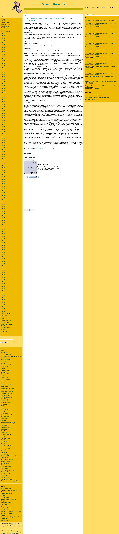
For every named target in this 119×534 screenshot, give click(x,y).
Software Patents (6, 466)
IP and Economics (6, 395)
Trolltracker (4, 518)
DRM (2, 375)
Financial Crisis (5, 383)
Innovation (4, 390)
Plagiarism (4, 452)
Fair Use (3, 381)
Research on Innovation (8, 513)
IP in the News (5, 409)
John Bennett (4, 21)
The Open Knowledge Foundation (10, 517)
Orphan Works (5, 432)
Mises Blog (4, 506)
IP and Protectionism (7, 397)
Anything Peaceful (6, 488)
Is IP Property (5, 416)
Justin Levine (4, 315)
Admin (2, 15)
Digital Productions (6, 493)
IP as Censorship (6, 402)
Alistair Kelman (5, 29)
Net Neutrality (5, 425)
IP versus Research (6, 415)
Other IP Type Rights (7, 434)
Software (3, 465)
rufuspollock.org (5, 520)
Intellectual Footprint (7, 502)
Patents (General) (6, 445)
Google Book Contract (7, 388)
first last (3, 33)
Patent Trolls (4, 441)
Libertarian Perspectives (8, 422)
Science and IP (5, 463)
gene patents (4, 386)
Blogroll (3, 363)
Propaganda (4, 457)
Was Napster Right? (6, 479)
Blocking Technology (7, 359)
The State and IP (6, 473)
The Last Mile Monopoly (8, 470)
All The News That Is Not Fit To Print (11, 356)
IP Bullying (4, 404)
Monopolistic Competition (8, 424)
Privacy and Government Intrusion (10, 456)
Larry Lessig (4, 504)
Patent (3, 436)
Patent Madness (5, 440)
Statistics (3, 16)
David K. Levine (5, 313)
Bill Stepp (3, 329)
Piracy (3, 450)
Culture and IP (5, 374)
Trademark (4, 475)
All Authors (4, 19)
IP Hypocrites (5, 407)
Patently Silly (4, 509)
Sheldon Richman (6, 322)
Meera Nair (4, 318)
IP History (3, 406)
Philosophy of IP (5, 449)
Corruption (4, 372)
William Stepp (5, 331)
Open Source (4, 429)
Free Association (6, 497)
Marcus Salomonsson (7, 324)
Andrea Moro (4, 317)
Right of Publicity (6, 461)
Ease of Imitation (5, 379)
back (25, 15)
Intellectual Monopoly (7, 391)
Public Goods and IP (7, 459)
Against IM (4, 352)
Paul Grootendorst (6, 28)
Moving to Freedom (6, 508)
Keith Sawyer (5, 326)
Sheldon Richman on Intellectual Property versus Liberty (99, 20)
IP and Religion (5, 399)
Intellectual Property (6, 393)
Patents (3, 443)
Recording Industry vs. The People (11, 511)
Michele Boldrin (5, 22)
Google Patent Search (7, 501)
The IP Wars (4, 468)
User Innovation (5, 477)
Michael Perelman (6, 320)
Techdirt (3, 515)
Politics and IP (5, 454)
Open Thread (4, 431)
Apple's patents (5, 358)
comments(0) (51, 148)
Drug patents (4, 377)
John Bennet (4, 418)
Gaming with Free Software (9, 499)
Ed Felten (3, 495)
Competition (4, 366)
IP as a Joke (4, 400)
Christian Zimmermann (7, 335)
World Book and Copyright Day (10, 481)
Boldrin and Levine (97, 95)
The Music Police (6, 472)
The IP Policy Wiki (90, 100)
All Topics (3, 349)
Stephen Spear (5, 327)
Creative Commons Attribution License (11, 533)
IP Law (3, 411)
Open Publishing (6, 427)
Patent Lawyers (5, 438)
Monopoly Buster (6, 24)
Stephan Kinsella (6, 31)
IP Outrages (4, 413)
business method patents (8, 365)
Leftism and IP (5, 420)
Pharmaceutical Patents (8, 447)
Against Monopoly (53, 4)
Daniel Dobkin (5, 26)
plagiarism (3, 527)
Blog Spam (4, 361)
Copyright (3, 368)
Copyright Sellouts (6, 370)
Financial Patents (6, 384)
